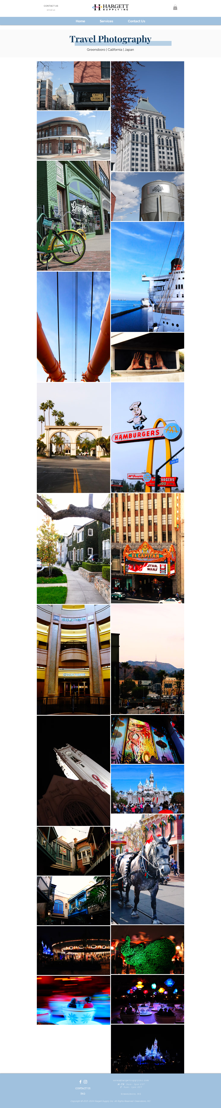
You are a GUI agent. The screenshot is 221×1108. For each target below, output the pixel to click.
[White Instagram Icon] (85, 1081)
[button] (175, 7)
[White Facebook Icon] (80, 1081)
